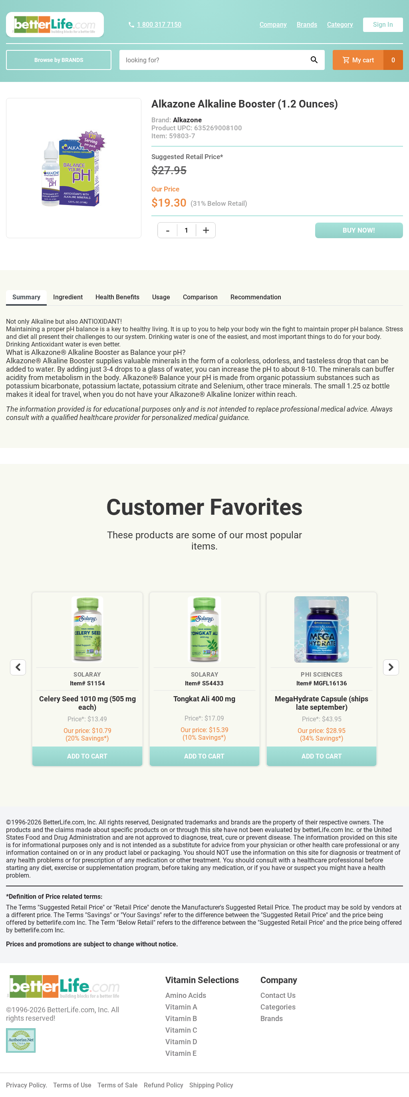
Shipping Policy (211, 1085)
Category (340, 24)
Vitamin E (181, 1053)
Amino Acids (185, 995)
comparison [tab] (200, 297)
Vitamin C (181, 1030)
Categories (278, 1007)
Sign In (383, 24)
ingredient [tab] (68, 297)
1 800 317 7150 (159, 24)
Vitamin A (181, 1007)
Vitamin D (181, 1041)
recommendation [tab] (255, 297)
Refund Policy (163, 1085)
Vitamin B (181, 1018)
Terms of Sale (117, 1085)
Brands (307, 24)
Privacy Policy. (26, 1085)
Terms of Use (72, 1085)
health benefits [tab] (117, 297)
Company (273, 24)
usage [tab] (161, 297)
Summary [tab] (26, 297)
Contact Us (278, 995)
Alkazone (187, 120)
